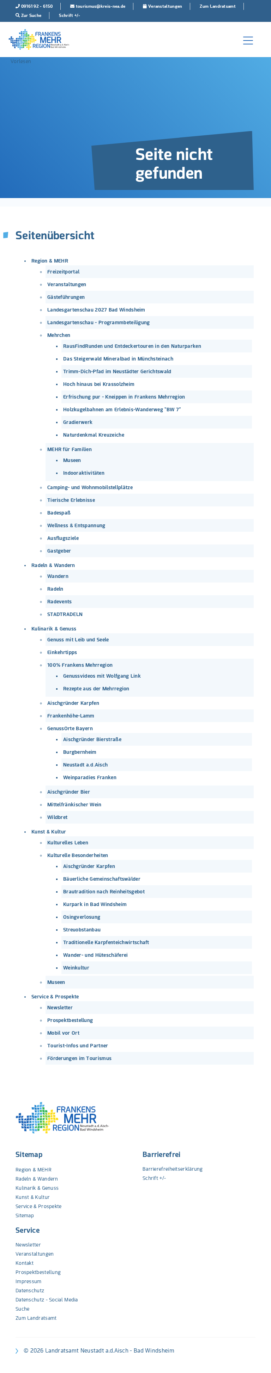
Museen (72, 460)
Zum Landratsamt (36, 1318)
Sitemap (29, 1154)
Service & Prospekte (55, 996)
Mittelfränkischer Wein (74, 804)
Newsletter (60, 1007)
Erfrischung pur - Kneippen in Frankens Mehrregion (124, 397)
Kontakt (25, 1263)
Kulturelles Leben (67, 842)
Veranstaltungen (66, 284)
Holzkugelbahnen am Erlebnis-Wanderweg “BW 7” (122, 409)
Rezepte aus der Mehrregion (96, 688)
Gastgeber (59, 551)
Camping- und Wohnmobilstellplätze (90, 487)
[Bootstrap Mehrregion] (39, 39)
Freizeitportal (63, 272)
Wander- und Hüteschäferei (95, 955)
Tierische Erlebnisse (71, 500)
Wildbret (57, 817)
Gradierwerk (77, 422)
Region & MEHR (49, 261)
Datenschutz (30, 1290)
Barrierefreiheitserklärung (173, 1169)
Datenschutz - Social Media (47, 1300)
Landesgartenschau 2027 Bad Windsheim (96, 310)
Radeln (55, 589)
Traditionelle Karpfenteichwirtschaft (106, 942)
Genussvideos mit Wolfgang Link (102, 676)
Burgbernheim (80, 752)
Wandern (57, 576)
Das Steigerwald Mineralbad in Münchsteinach (118, 359)
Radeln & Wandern (53, 565)
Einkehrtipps (62, 652)
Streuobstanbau (82, 929)
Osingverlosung (81, 917)
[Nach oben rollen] (256, 1358)
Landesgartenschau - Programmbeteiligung (98, 322)
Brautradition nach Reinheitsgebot (104, 891)
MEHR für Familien (69, 449)
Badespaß (59, 513)
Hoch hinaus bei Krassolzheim (98, 384)
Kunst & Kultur (48, 832)
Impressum (29, 1281)
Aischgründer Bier (68, 792)
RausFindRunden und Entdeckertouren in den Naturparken (132, 346)
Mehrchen (58, 335)
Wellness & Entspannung (76, 525)
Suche (23, 1309)
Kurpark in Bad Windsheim (95, 904)
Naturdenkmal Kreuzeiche (93, 435)
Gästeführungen (66, 297)
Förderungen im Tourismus (79, 1058)
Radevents (59, 601)
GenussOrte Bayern (70, 728)
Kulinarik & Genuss (53, 629)
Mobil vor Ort (63, 1033)
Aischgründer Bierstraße (92, 739)
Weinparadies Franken (89, 777)
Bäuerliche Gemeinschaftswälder (101, 879)
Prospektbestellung (70, 1020)
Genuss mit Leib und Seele (78, 639)
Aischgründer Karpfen (73, 703)
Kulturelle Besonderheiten (77, 855)
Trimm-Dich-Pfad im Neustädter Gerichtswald (117, 371)
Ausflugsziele (63, 538)
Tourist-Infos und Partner (77, 1045)
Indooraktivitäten (83, 473)
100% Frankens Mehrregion (80, 665)
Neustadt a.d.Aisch (85, 765)
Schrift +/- (154, 1178)
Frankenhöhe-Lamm (71, 716)
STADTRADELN (65, 614)
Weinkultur (76, 968)
